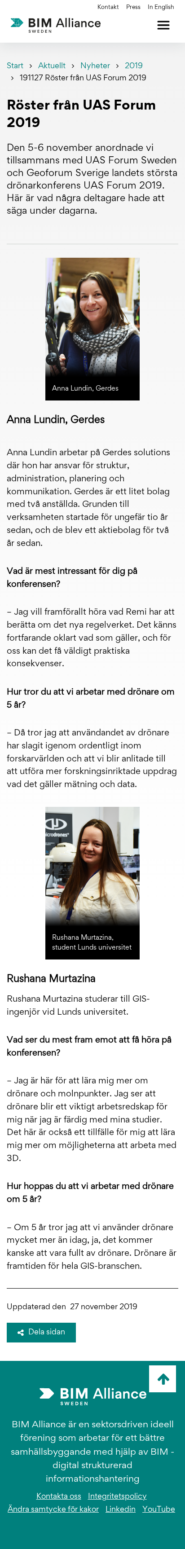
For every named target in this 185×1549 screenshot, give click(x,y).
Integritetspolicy (117, 1497)
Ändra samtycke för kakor (53, 1510)
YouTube (158, 1510)
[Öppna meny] (163, 25)
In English (161, 7)
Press (133, 7)
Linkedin (121, 1510)
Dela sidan (46, 1332)
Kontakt (108, 7)
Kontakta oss (58, 1497)
